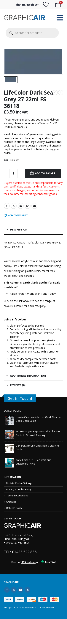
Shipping (11, 501)
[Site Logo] (25, 17)
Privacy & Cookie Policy (18, 489)
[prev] (55, 92)
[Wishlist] (45, 4)
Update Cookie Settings (19, 483)
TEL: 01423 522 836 (20, 551)
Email (34, 206)
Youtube (20, 590)
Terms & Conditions (17, 495)
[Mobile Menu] (60, 18)
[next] (60, 92)
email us (22, 127)
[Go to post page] (9, 420)
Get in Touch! (19, 398)
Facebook (7, 206)
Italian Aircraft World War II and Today (33, 293)
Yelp (27, 590)
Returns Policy (14, 508)
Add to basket (45, 173)
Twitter (14, 206)
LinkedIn (21, 206)
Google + (28, 206)
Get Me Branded (46, 607)
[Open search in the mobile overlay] (32, 33)
